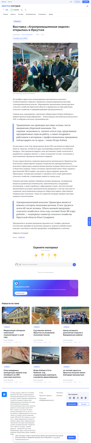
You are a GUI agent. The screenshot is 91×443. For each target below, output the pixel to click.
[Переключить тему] (21, 10)
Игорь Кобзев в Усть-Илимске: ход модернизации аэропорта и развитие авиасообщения (45, 373)
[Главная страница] (11, 6)
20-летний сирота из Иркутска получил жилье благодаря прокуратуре (74, 372)
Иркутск (4, 1)
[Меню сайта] (87, 6)
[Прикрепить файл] (20, 264)
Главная (5, 14)
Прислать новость (45, 395)
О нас (41, 393)
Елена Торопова (27, 34)
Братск (10, 1)
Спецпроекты (42, 14)
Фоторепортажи (31, 14)
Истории (20, 14)
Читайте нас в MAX (20, 38)
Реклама (59, 395)
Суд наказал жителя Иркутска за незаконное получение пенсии (44, 332)
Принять (71, 437)
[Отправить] (74, 264)
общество (22, 237)
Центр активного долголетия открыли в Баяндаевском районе (73, 332)
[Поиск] (25, 10)
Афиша (51, 14)
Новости (12, 14)
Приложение (72, 404)
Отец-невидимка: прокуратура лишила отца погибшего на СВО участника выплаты (15, 373)
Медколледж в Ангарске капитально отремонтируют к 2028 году (14, 333)
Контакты (60, 393)
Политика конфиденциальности (46, 399)
